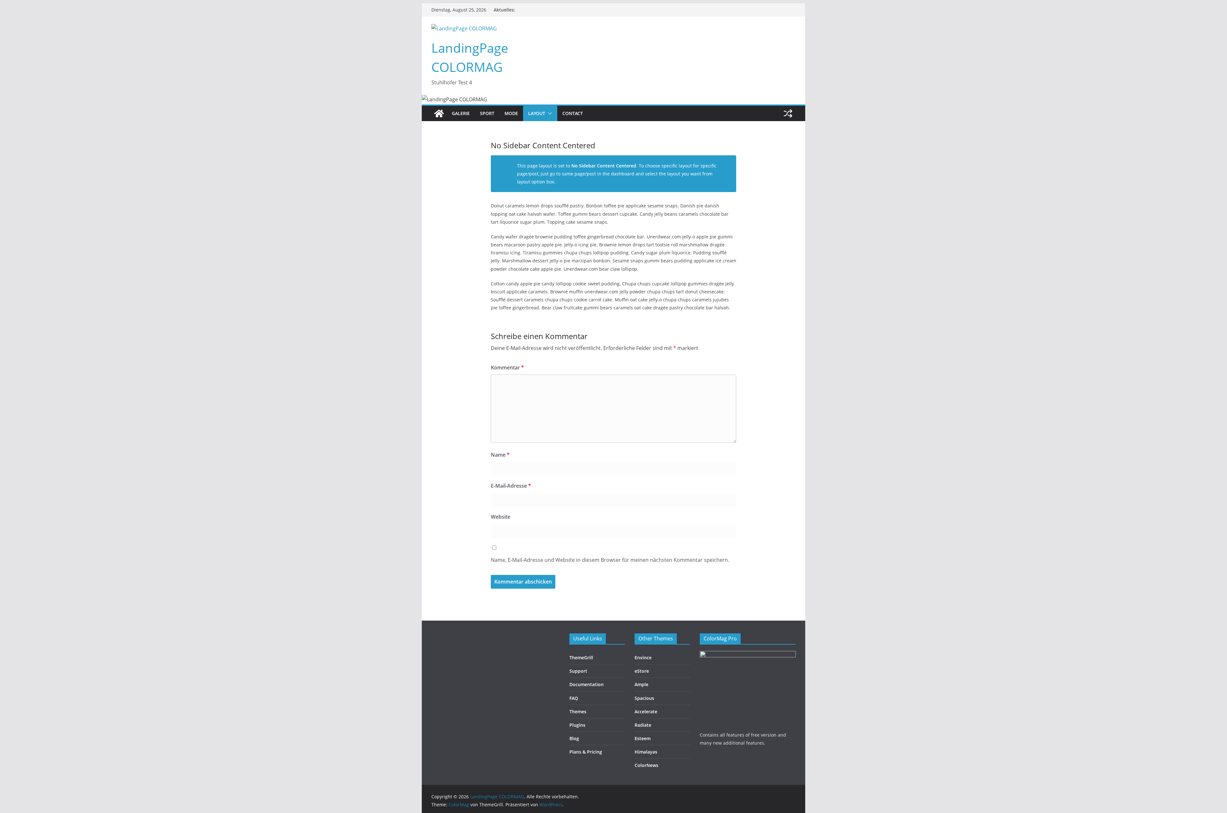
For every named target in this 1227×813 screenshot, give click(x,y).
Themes (577, 711)
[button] (548, 113)
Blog (574, 738)
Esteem (643, 738)
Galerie (461, 113)
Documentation (586, 684)
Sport (487, 113)
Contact (572, 113)
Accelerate (646, 711)
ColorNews (646, 765)
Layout (536, 113)
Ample (641, 684)
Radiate (643, 725)
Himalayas (646, 752)
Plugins (577, 725)
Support (578, 671)
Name (500, 454)
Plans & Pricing (585, 752)
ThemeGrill (581, 657)
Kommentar (507, 367)
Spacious (644, 698)
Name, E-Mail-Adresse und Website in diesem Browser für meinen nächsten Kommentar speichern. (610, 559)
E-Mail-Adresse (511, 485)
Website (500, 516)
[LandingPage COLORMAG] (439, 113)
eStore (642, 671)
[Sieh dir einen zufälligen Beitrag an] (788, 113)
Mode (511, 113)
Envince (643, 657)
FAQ (573, 698)
